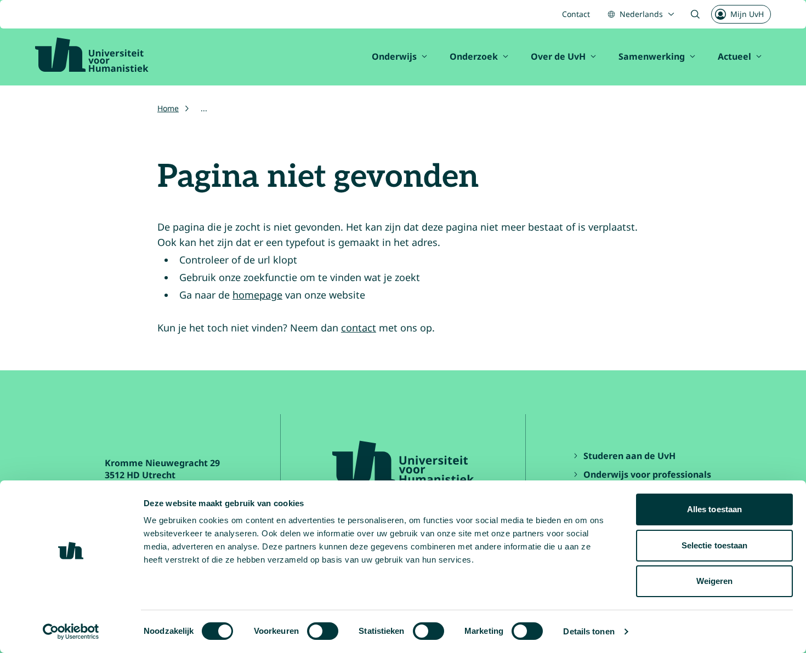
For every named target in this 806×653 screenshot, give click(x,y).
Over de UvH (558, 56)
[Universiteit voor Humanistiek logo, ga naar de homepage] (92, 54)
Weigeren (714, 581)
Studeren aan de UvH (629, 456)
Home (168, 108)
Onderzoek (474, 56)
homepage (257, 294)
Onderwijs (394, 56)
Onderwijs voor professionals (647, 474)
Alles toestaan (714, 509)
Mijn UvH (747, 14)
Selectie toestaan (715, 545)
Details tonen (588, 631)
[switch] (322, 631)
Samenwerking (651, 56)
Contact (576, 14)
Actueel (734, 56)
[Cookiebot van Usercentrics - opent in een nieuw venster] (71, 631)
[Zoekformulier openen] (695, 14)
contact (358, 327)
